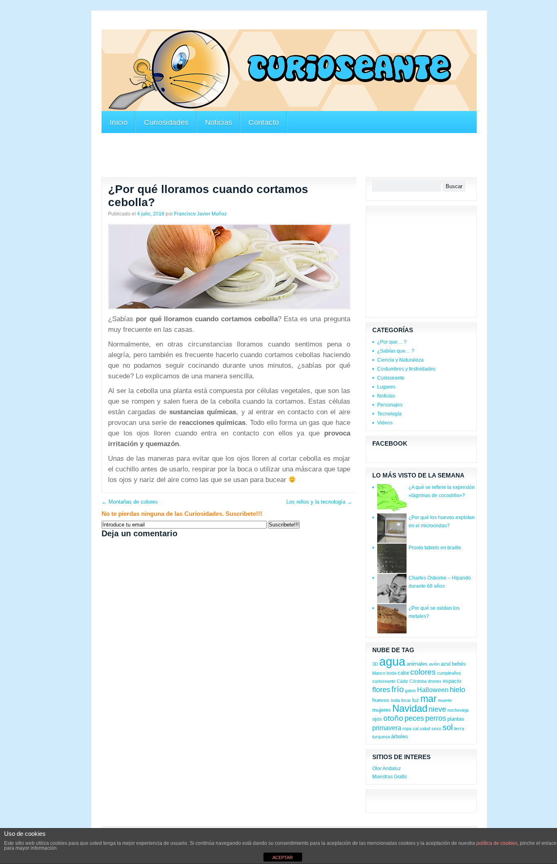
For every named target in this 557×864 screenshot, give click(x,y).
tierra (459, 728)
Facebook (389, 443)
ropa (406, 728)
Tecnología (389, 414)
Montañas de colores (130, 502)
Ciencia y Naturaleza (400, 360)
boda (391, 673)
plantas (455, 719)
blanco (378, 673)
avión (434, 664)
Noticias (218, 122)
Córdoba (418, 681)
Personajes (389, 405)
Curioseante (390, 378)
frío (397, 689)
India (395, 700)
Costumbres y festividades (406, 369)
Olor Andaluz (386, 768)
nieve (437, 709)
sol (447, 727)
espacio (452, 681)
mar (428, 698)
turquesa (381, 736)
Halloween (433, 689)
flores (381, 690)
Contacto (263, 122)
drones (435, 681)
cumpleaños (449, 673)
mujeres (381, 710)
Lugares (386, 387)
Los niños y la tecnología (319, 502)
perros (435, 718)
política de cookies (496, 843)
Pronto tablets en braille (435, 548)
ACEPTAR (282, 857)
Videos (385, 423)
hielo (457, 690)
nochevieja (458, 710)
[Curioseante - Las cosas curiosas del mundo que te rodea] (289, 70)
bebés (459, 664)
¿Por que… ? (392, 342)
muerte (445, 700)
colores (423, 672)
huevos (380, 700)
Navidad (409, 708)
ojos (377, 719)
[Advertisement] (250, 24)
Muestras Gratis (389, 777)
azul (446, 664)
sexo (436, 728)
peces (414, 718)
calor (403, 673)
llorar (406, 700)
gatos (410, 690)
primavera (386, 727)
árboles (399, 736)
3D (375, 664)
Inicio (119, 122)
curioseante (384, 681)
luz (415, 700)
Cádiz (402, 681)
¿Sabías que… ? (395, 351)
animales (417, 664)
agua (392, 661)
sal (415, 728)
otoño (393, 718)
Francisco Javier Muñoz (200, 214)
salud (425, 728)
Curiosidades (166, 122)
